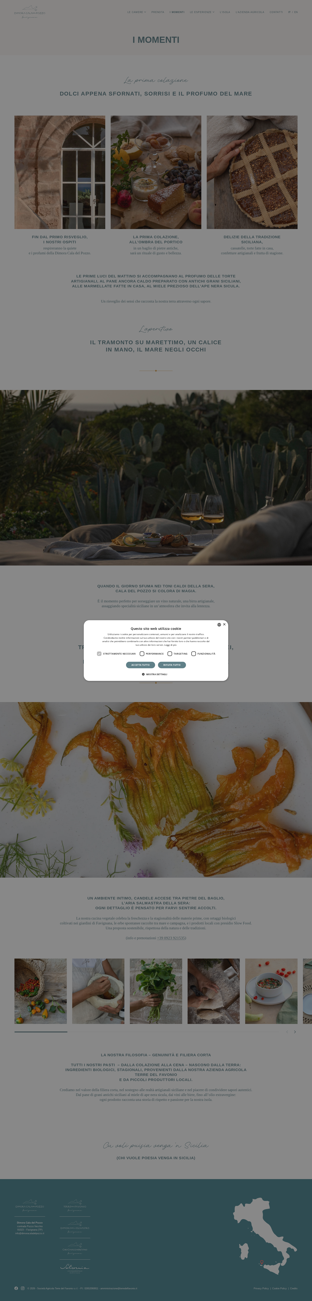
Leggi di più (170, 644)
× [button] (224, 624)
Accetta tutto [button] (140, 664)
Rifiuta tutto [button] (172, 664)
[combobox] (219, 624)
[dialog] (156, 650)
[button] (156, 674)
